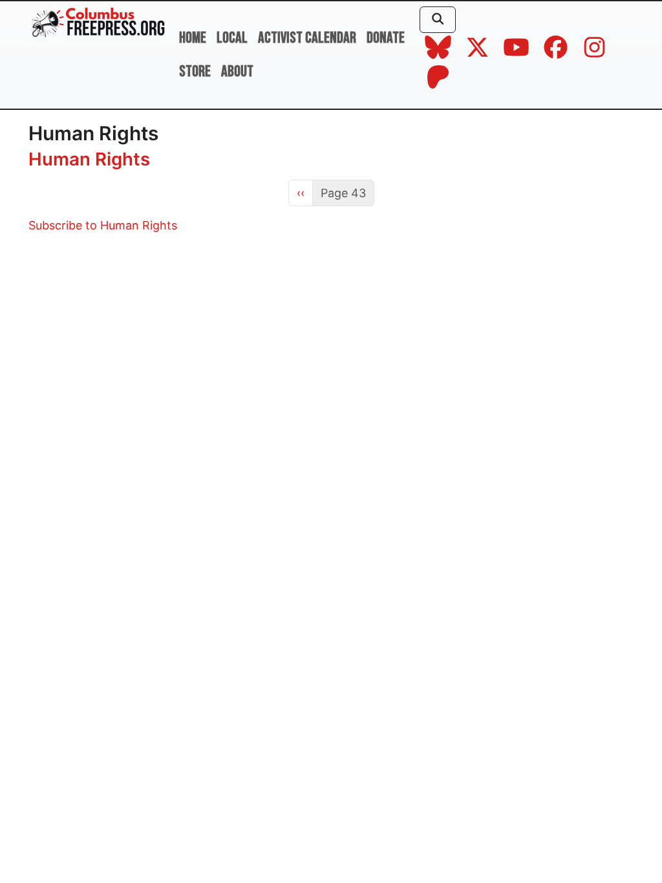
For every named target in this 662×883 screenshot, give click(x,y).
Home (192, 37)
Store (195, 71)
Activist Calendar (307, 37)
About (237, 71)
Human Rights (89, 159)
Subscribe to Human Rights (102, 225)
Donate (386, 37)
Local (232, 37)
